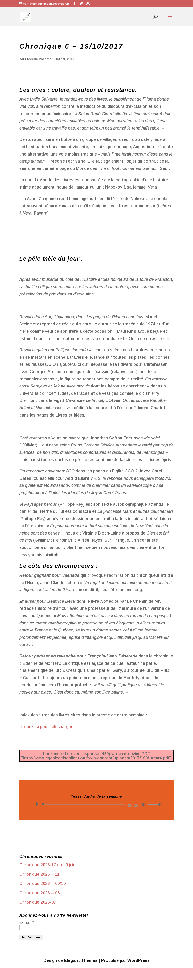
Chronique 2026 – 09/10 (42, 883)
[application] (96, 804)
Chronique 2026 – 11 (39, 874)
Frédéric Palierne (38, 59)
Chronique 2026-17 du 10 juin (47, 865)
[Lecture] (37, 804)
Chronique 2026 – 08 (39, 893)
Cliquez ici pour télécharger (45, 726)
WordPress (138, 960)
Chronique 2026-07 (37, 902)
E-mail (26, 922)
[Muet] (143, 804)
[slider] (153, 804)
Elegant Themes (80, 960)
